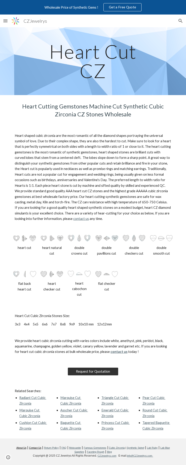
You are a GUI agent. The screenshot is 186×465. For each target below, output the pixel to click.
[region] (93, 7)
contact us (81, 219)
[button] (5, 21)
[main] (93, 61)
